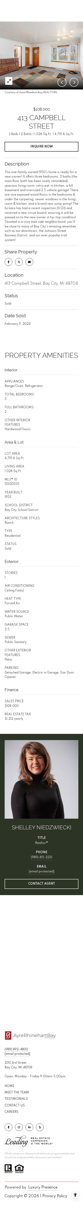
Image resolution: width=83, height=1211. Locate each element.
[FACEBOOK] (8, 1127)
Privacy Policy (54, 1196)
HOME (9, 1086)
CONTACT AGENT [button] (41, 883)
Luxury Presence (43, 1187)
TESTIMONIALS (16, 1099)
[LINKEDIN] (29, 1127)
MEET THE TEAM (17, 1092)
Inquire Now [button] (41, 146)
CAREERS (11, 1112)
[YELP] (40, 1127)
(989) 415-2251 (41, 857)
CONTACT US (15, 1105)
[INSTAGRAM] (19, 1127)
